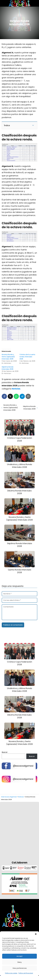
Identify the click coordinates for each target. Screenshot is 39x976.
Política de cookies (11, 973)
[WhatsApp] (16, 396)
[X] (10, 396)
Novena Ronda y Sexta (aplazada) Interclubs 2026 (8, 356)
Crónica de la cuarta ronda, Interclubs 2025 (27, 356)
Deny (20, 962)
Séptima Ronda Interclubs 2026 (7, 368)
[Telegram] (22, 396)
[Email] (28, 396)
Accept (20, 956)
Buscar (5, 752)
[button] (36, 934)
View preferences (19, 968)
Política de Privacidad (25, 973)
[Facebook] (4, 396)
